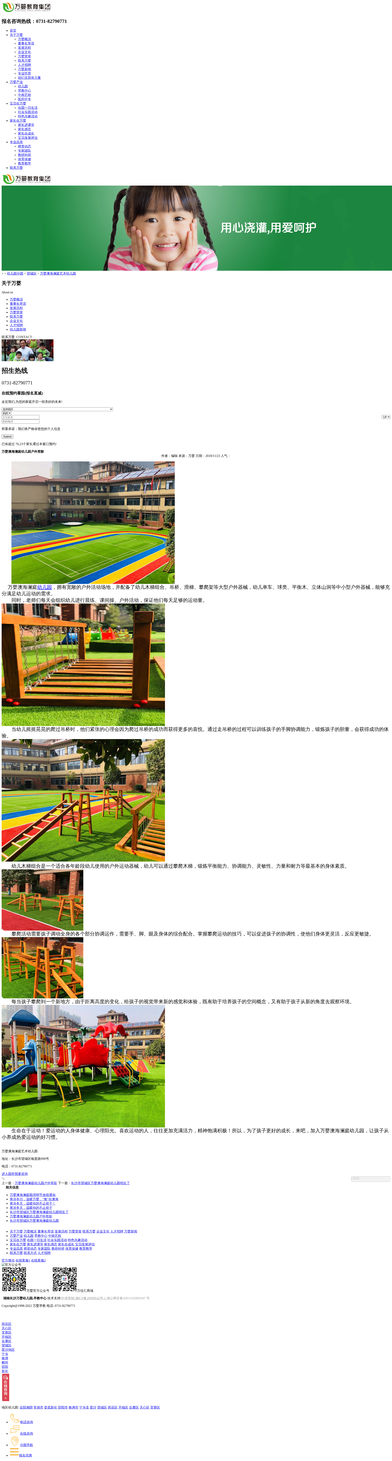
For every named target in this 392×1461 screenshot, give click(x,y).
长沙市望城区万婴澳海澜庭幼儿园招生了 (100, 1183)
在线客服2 (38, 1260)
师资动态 (24, 146)
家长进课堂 (26, 125)
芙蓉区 (6, 1332)
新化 (5, 1371)
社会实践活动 (28, 112)
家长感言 (24, 129)
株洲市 (73, 1407)
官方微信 (8, 1260)
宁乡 (5, 1354)
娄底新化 (50, 1407)
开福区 (6, 1337)
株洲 (5, 1358)
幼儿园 (23, 86)
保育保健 (24, 159)
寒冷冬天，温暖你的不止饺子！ (33, 1203)
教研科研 (24, 155)
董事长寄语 (26, 43)
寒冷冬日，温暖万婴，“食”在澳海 (34, 1199)
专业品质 (16, 142)
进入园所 (8, 1174)
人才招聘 (24, 65)
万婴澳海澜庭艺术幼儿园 (58, 273)
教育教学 (24, 163)
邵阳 (5, 1367)
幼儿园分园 (15, 273)
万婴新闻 (24, 69)
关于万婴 (16, 35)
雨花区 (6, 1324)
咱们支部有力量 (29, 77)
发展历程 (24, 47)
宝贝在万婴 (18, 103)
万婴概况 (24, 39)
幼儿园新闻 (18, 329)
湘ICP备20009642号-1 (90, 1298)
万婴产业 (16, 82)
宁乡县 (84, 1407)
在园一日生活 (28, 107)
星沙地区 (8, 1349)
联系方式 (30, 1253)
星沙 (93, 1407)
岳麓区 (6, 1341)
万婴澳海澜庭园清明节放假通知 (33, 1195)
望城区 (32, 273)
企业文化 (24, 52)
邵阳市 (63, 1407)
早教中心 (24, 90)
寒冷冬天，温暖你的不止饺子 (31, 1207)
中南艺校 (24, 95)
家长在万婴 (18, 120)
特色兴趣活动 (28, 116)
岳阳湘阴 (26, 1407)
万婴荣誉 (24, 56)
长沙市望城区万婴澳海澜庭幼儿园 (34, 1220)
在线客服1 (23, 1260)
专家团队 (24, 150)
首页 (13, 30)
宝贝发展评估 (28, 137)
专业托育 (24, 73)
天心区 (6, 1328)
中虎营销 (67, 1298)
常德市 (38, 1407)
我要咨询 (21, 1174)
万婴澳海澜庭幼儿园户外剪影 (36, 1183)
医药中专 (24, 99)
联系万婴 (24, 60)
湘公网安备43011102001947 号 (128, 1298)
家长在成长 (26, 133)
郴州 (5, 1362)
